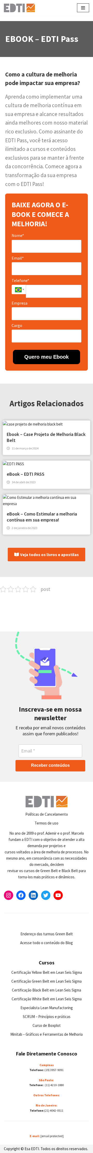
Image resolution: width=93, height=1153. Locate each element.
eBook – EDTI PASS (25, 474)
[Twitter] (45, 895)
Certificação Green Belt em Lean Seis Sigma (46, 981)
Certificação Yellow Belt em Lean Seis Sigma (46, 972)
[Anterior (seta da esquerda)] (9, 577)
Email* (18, 258)
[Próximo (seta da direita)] (84, 577)
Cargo (17, 325)
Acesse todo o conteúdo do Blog (46, 942)
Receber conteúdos (50, 765)
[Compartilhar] (64, 5)
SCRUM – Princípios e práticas (47, 1016)
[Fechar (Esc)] (76, 5)
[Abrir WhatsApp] (13, 1140)
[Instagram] (8, 895)
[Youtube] (58, 895)
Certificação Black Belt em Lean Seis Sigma (46, 990)
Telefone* (20, 280)
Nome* (18, 235)
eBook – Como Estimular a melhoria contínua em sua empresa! (42, 517)
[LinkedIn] (33, 895)
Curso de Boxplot (47, 1025)
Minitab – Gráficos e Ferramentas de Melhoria (46, 1034)
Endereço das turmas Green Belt (46, 933)
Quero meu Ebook (46, 357)
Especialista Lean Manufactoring (46, 1007)
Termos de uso (46, 823)
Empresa (19, 303)
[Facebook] (21, 895)
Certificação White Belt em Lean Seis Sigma (47, 998)
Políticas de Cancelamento (46, 814)
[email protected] (52, 1136)
